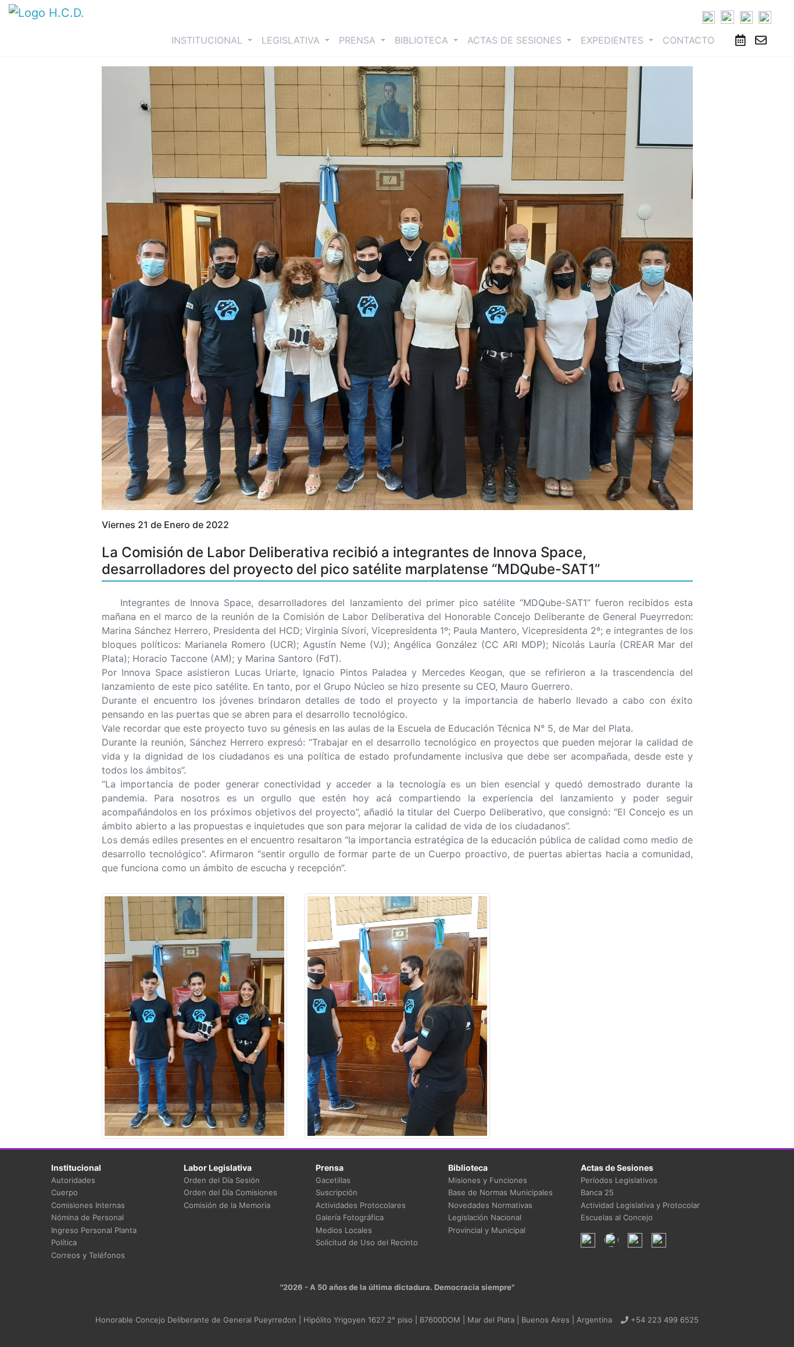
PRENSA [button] (358, 40)
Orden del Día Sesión (222, 1180)
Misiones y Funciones (487, 1180)
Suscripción (336, 1192)
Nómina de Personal (87, 1217)
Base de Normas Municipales (500, 1192)
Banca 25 (597, 1192)
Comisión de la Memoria (227, 1205)
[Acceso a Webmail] (761, 40)
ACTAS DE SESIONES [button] (515, 40)
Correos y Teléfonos (88, 1255)
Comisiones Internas (88, 1205)
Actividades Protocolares (361, 1205)
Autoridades (73, 1180)
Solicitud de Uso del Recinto (367, 1242)
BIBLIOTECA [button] (423, 40)
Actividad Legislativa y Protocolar (640, 1205)
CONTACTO (688, 40)
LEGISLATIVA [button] (292, 40)
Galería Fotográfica (350, 1217)
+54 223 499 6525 (663, 1319)
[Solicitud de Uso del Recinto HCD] (740, 40)
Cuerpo (64, 1192)
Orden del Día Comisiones (230, 1192)
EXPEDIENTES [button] (613, 40)
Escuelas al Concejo (617, 1217)
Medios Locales (344, 1230)
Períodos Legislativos (619, 1180)
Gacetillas (333, 1180)
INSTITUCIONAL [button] (214, 40)
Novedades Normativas (490, 1205)
